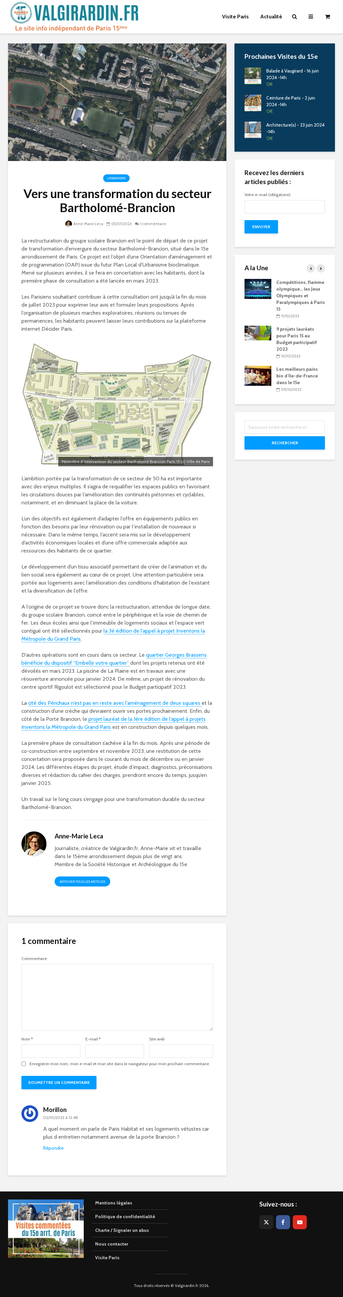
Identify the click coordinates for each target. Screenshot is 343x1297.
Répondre (53, 1148)
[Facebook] (283, 1222)
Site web (156, 1039)
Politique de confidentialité (125, 1216)
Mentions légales (113, 1203)
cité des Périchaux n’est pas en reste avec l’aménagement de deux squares (115, 703)
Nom (27, 1039)
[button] (328, 9)
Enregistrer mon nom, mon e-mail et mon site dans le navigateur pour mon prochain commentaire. (119, 1064)
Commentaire (34, 959)
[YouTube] (300, 1222)
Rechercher (285, 442)
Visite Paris (107, 1258)
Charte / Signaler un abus (122, 1230)
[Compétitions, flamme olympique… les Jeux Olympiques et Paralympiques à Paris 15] (258, 289)
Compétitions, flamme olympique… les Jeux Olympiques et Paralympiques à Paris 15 (300, 295)
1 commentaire (153, 223)
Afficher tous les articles (82, 881)
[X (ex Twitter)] (266, 1222)
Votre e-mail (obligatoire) (267, 195)
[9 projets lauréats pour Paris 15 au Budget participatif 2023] (258, 332)
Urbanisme (116, 178)
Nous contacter (111, 1244)
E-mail (92, 1039)
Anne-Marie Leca (88, 223)
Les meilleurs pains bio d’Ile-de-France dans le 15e (297, 375)
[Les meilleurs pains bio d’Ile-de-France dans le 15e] (258, 375)
